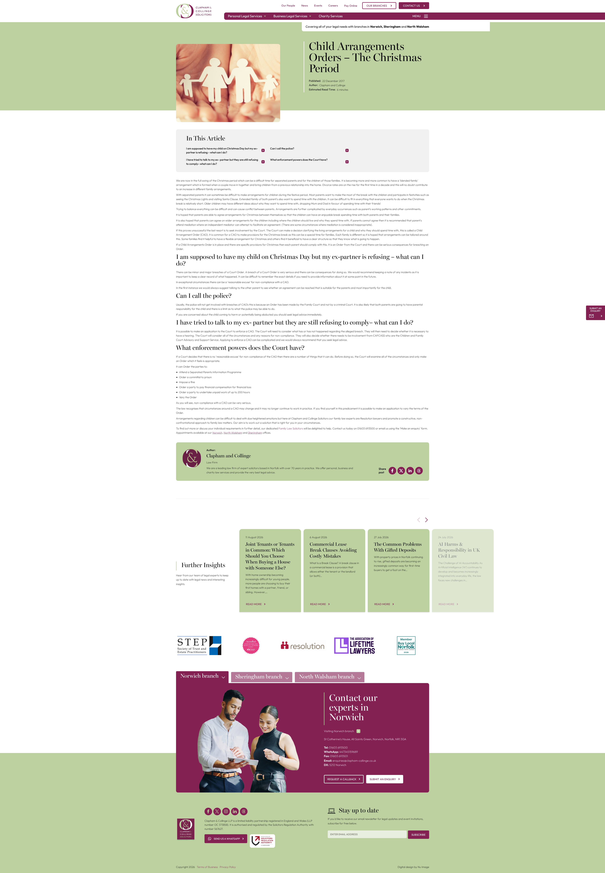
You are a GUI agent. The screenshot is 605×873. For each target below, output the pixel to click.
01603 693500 (336, 747)
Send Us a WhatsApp (227, 838)
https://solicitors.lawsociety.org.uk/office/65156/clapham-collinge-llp (251, 640)
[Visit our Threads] (244, 811)
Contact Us (411, 5)
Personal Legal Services (245, 16)
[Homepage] (193, 11)
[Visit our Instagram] (226, 811)
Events (318, 5)
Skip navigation (9, 24)
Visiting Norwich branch (339, 731)
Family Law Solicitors (291, 428)
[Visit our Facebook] (208, 811)
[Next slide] (426, 519)
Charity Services (331, 16)
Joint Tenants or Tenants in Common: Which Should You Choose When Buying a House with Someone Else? (269, 535)
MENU (417, 16)
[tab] (202, 678)
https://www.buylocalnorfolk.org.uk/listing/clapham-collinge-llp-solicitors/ (406, 640)
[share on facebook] (392, 470)
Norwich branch (199, 676)
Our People (288, 5)
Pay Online (350, 5)
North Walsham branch (326, 677)
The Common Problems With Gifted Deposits (394, 531)
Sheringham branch (258, 677)
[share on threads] (419, 470)
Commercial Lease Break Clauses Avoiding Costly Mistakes (332, 533)
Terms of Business (207, 867)
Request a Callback (341, 779)
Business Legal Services (290, 16)
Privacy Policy (228, 867)
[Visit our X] (217, 811)
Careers (333, 5)
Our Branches (376, 5)
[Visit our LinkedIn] (235, 811)
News (304, 5)
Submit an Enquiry (383, 779)
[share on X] (401, 470)
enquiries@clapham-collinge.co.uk (350, 760)
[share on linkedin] (410, 470)
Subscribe (418, 834)
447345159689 (341, 752)
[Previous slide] (418, 519)
